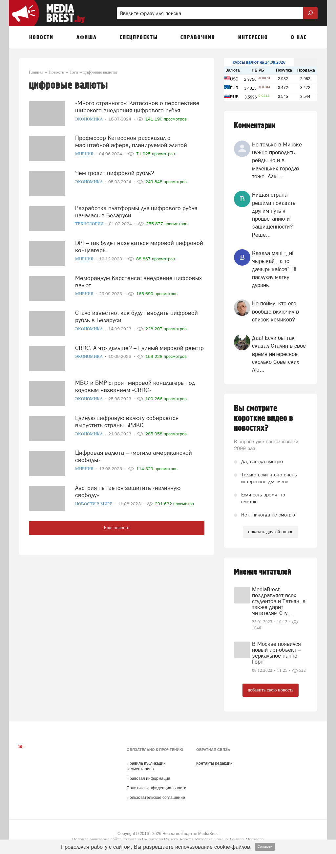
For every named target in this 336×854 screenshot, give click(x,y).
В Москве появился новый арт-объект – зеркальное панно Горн (276, 653)
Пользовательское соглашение (156, 797)
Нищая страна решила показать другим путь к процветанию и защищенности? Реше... (273, 214)
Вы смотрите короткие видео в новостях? (263, 418)
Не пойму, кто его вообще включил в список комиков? (275, 311)
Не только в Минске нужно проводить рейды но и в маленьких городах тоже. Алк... (277, 160)
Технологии (89, 223)
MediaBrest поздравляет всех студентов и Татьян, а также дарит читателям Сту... (278, 601)
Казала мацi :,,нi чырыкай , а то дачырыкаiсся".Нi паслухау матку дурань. (274, 269)
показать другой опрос (270, 531)
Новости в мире (94, 503)
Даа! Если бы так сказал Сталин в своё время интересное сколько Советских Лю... (279, 354)
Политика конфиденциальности (156, 788)
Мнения (84, 153)
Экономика (89, 119)
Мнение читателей (262, 572)
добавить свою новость (270, 690)
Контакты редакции (214, 763)
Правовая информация (148, 778)
